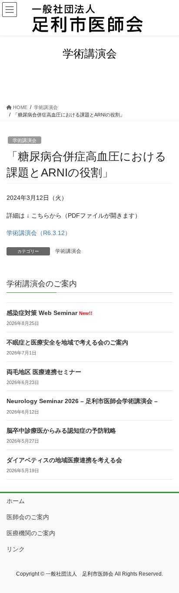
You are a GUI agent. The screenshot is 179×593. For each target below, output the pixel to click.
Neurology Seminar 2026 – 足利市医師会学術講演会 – (82, 401)
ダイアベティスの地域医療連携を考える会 (64, 460)
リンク (16, 549)
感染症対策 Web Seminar (50, 312)
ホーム (16, 500)
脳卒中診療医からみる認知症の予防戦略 (61, 430)
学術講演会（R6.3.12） (39, 232)
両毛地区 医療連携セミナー (44, 371)
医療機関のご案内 (31, 533)
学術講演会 (24, 140)
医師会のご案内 (28, 516)
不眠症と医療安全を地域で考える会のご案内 (67, 342)
